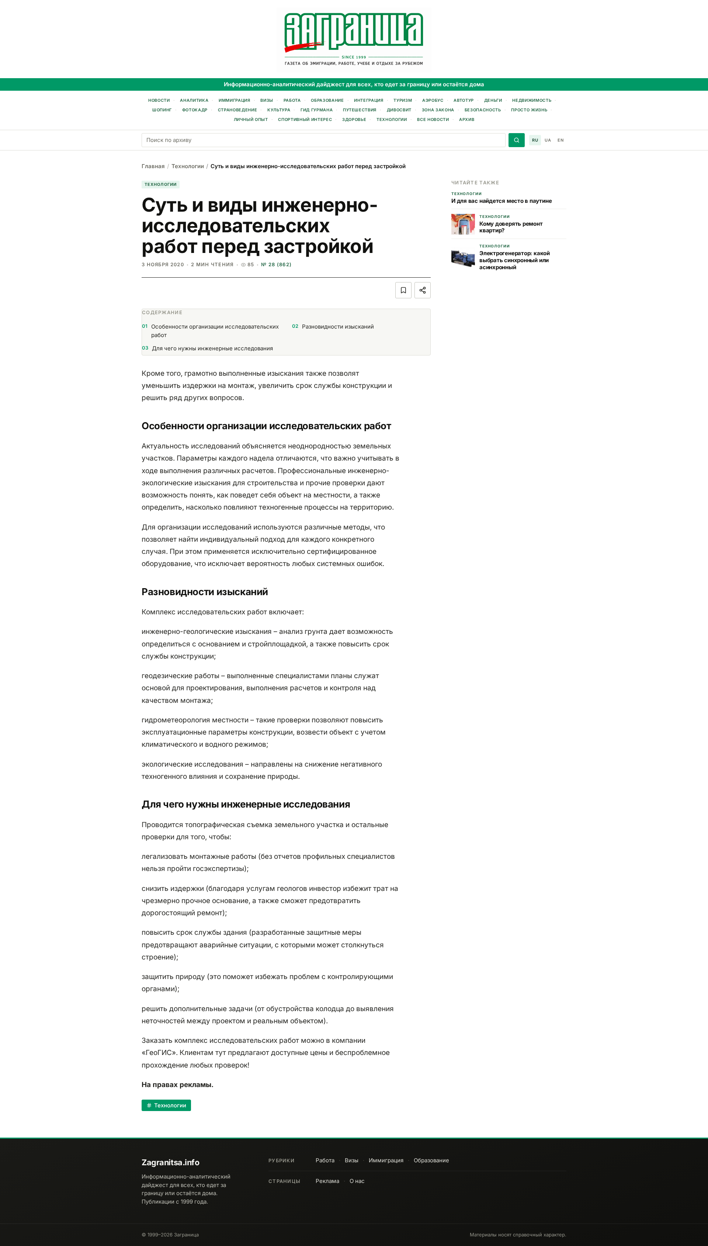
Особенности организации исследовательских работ (210, 331)
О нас (357, 1180)
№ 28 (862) (276, 264)
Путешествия (359, 109)
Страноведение (237, 109)
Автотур (464, 100)
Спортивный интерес (305, 119)
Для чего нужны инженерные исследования (207, 348)
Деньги (493, 100)
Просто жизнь (529, 109)
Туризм (402, 100)
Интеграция (369, 100)
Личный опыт (251, 119)
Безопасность (483, 109)
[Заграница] (354, 39)
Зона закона (438, 109)
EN (560, 140)
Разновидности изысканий (333, 326)
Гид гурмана (317, 109)
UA (548, 140)
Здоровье (354, 119)
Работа (292, 100)
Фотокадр (195, 109)
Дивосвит (399, 109)
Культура (278, 109)
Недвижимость (531, 100)
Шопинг (162, 109)
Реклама (327, 1180)
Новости (159, 100)
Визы (266, 100)
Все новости (433, 119)
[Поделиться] (422, 290)
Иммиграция (234, 100)
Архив (466, 119)
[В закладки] (403, 290)
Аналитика (194, 100)
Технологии (391, 119)
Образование (327, 100)
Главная (153, 166)
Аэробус (433, 100)
